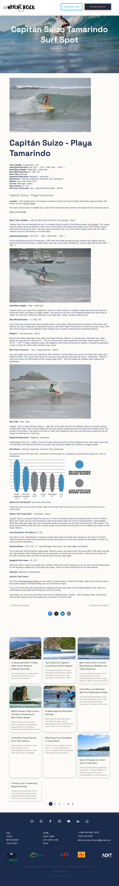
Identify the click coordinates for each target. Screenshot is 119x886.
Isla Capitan (93, 224)
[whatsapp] (41, 821)
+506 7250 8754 (85, 836)
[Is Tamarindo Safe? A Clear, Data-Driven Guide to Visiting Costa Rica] (25, 648)
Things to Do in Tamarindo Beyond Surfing (24, 785)
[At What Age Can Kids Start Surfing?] (59, 697)
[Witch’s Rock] (25, 697)
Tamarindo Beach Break (28, 581)
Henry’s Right (29, 203)
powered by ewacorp (59, 875)
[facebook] (50, 821)
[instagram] (59, 821)
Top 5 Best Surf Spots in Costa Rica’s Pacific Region (59, 664)
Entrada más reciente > (99, 605)
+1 (79, 832)
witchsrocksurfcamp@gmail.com (94, 840)
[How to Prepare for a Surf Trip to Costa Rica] (93, 745)
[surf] (93, 648)
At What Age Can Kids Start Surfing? (58, 713)
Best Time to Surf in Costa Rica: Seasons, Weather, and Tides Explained (93, 665)
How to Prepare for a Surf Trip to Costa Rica (92, 761)
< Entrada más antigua (19, 605)
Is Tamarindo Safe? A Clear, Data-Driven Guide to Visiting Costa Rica (24, 665)
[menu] (5, 8)
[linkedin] (78, 821)
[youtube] (69, 821)
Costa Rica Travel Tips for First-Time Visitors (24, 739)
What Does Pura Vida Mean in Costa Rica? (58, 739)
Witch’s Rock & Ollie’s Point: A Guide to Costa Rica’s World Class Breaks (25, 714)
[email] (32, 821)
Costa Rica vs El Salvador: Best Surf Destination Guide (93, 691)
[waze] (87, 821)
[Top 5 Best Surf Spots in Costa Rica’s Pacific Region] (59, 648)
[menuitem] (22, 833)
